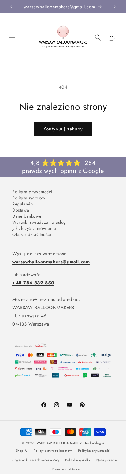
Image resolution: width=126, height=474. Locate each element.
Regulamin (22, 204)
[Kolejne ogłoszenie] (114, 6)
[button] (12, 37)
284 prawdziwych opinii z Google (63, 167)
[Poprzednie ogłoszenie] (11, 6)
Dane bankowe (26, 216)
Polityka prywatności (32, 191)
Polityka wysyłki (77, 460)
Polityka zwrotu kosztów (53, 450)
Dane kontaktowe (66, 469)
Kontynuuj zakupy (63, 129)
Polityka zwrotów (29, 198)
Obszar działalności (31, 234)
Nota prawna (106, 460)
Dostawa (20, 210)
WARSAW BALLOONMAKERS (60, 442)
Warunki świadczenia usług (39, 222)
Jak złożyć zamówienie (34, 228)
